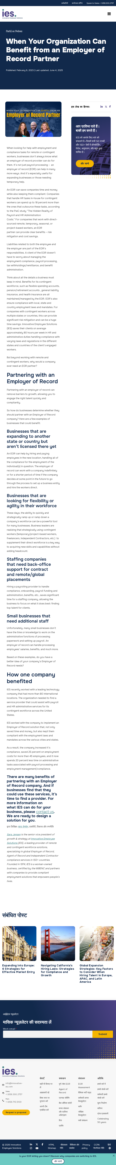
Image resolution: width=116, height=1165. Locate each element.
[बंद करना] (113, 1155)
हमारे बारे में (101, 1084)
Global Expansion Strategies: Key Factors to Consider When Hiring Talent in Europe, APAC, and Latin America (96, 974)
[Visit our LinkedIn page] (31, 1144)
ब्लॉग (80, 1106)
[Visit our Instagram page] (31, 1148)
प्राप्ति (61, 1125)
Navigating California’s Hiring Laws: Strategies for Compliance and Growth (57, 970)
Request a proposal (16, 1112)
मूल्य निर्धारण (102, 1103)
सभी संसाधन (82, 1120)
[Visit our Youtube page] (37, 1148)
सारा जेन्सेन (23, 826)
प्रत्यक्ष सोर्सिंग (64, 1097)
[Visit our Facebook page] (42, 1144)
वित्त (60, 1120)
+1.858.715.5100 (13, 1102)
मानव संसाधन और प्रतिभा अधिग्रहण (64, 1111)
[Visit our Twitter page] (37, 1144)
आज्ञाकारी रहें (44, 1092)
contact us (45, 811)
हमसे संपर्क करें (102, 1089)
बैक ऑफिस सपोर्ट (65, 1103)
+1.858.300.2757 (14, 1094)
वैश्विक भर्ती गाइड (84, 1092)
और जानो (85, 163)
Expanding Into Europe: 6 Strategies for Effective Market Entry (18, 969)
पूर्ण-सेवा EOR (64, 1084)
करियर (99, 1108)
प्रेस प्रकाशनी (102, 1113)
